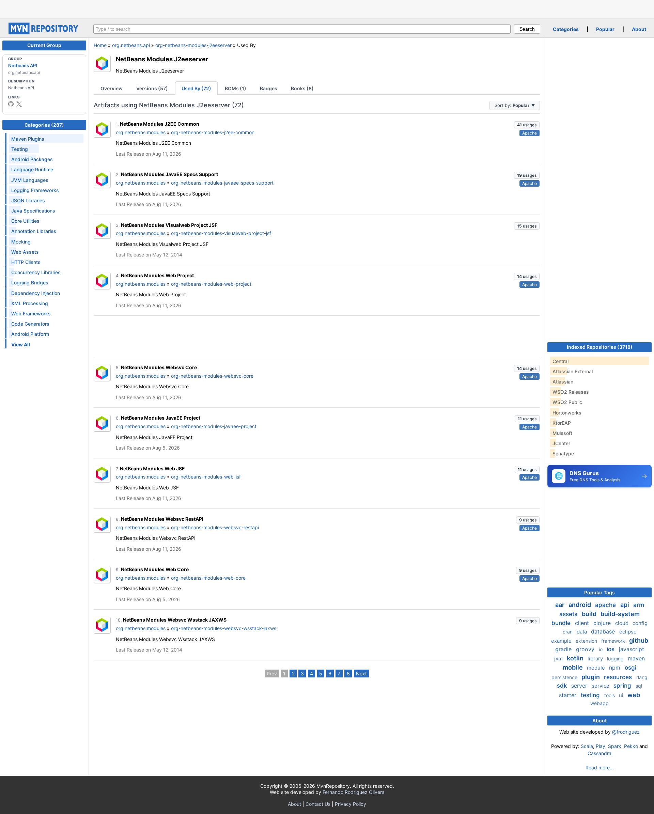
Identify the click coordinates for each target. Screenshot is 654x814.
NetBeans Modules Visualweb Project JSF (169, 225)
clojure (602, 623)
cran (568, 632)
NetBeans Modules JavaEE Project (160, 418)
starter (568, 695)
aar (560, 604)
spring (623, 685)
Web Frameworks (31, 313)
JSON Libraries (28, 200)
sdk (563, 685)
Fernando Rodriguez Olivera (354, 792)
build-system (620, 613)
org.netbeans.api (131, 45)
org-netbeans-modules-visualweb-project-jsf (221, 233)
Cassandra (599, 753)
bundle (561, 623)
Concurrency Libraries (36, 272)
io (601, 649)
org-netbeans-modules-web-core (208, 578)
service (601, 686)
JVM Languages (29, 180)
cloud (622, 623)
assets (569, 614)
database (604, 631)
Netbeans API (22, 65)
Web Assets (25, 252)
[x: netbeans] (19, 104)
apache (606, 604)
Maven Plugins (27, 139)
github (638, 640)
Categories (566, 29)
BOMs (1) (235, 88)
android (580, 604)
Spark (614, 746)
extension (587, 641)
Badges (268, 88)
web (633, 695)
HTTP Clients (26, 262)
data (582, 631)
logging (616, 658)
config (640, 623)
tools (610, 695)
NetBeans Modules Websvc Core (159, 367)
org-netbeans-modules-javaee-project (213, 426)
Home (100, 45)
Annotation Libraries (33, 231)
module (596, 667)
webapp (599, 703)
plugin (591, 676)
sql (639, 686)
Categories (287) (44, 125)
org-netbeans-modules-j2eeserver (193, 45)
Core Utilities (25, 221)
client (583, 623)
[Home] (44, 32)
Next (361, 673)
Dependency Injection (35, 293)
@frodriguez (626, 732)
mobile (573, 667)
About (639, 29)
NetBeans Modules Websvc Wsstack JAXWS (175, 620)
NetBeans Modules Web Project (157, 275)
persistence (565, 677)
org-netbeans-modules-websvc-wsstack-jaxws (223, 628)
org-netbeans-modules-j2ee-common (212, 132)
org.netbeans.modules (141, 132)
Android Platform (30, 334)
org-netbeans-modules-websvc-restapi (215, 527)
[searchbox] (302, 29)
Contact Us (318, 804)
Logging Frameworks (35, 190)
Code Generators (30, 324)
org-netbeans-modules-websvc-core (212, 376)
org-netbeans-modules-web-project (211, 284)
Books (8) (302, 88)
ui (622, 695)
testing (591, 695)
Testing (19, 149)
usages (526, 124)
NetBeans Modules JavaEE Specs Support (169, 174)
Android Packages (32, 159)
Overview (111, 88)
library (596, 658)
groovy (586, 649)
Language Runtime (32, 169)
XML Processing (29, 303)
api (625, 604)
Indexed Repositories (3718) (600, 347)
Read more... (600, 767)
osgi (630, 667)
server (580, 685)
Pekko (631, 746)
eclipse (628, 631)
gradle (564, 649)
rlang (642, 677)
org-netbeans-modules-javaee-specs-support (222, 183)
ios (611, 649)
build (590, 613)
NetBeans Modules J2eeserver (162, 59)
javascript (631, 649)
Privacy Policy (350, 804)
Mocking (21, 242)
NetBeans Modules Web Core (155, 569)
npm (615, 667)
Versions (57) (152, 88)
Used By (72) (196, 88)
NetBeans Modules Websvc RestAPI (162, 519)
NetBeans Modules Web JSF (152, 468)
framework (613, 641)
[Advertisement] (327, 8)
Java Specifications (33, 211)
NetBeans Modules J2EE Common (159, 124)
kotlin (576, 658)
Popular (605, 29)
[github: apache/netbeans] (11, 104)
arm (638, 604)
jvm (559, 658)
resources (619, 677)
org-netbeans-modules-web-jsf (206, 477)
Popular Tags (599, 592)
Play (600, 746)
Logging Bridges (29, 282)
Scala (587, 746)
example (562, 641)
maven (636, 658)
